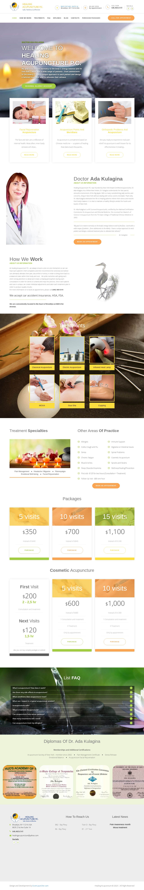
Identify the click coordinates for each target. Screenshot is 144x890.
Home (14, 18)
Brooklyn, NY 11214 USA (70, 8)
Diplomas (57, 18)
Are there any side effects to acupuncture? (30, 692)
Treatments (39, 18)
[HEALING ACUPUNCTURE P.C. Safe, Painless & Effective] (14, 6)
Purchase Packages (91, 18)
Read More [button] (29, 155)
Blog (66, 18)
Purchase (29, 550)
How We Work (25, 18)
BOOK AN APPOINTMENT (87, 242)
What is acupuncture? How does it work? (29, 688)
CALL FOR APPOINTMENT (121, 18)
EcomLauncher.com (40, 886)
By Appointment (95, 8)
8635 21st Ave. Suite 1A (69, 6)
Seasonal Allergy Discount (38, 86)
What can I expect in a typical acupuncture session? (34, 701)
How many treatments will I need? (26, 718)
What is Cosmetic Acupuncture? (25, 710)
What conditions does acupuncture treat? (29, 697)
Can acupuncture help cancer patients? (29, 714)
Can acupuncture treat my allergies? (27, 723)
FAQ (48, 18)
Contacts (75, 18)
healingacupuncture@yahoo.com (25, 835)
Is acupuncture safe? (21, 705)
